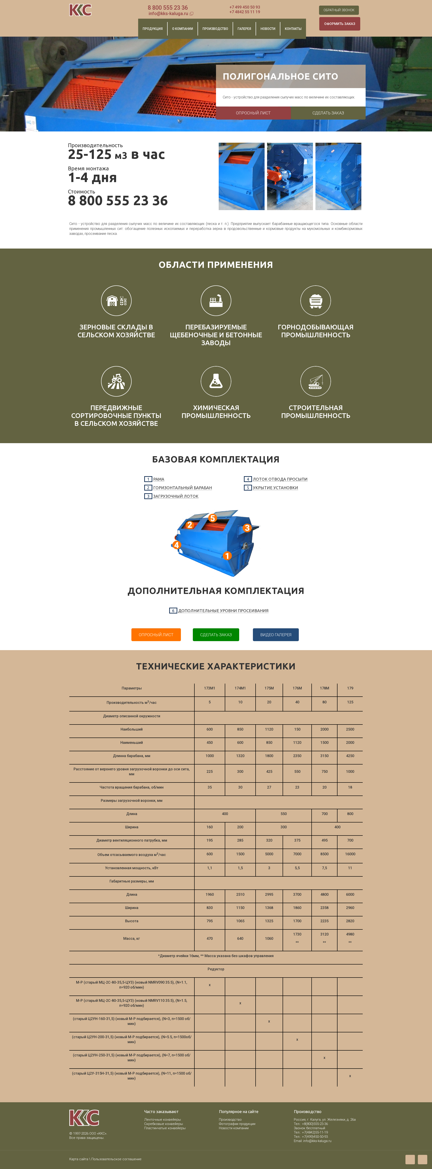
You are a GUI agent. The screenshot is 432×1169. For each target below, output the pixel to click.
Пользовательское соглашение (116, 1159)
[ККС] (80, 10)
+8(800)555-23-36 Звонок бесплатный (311, 1126)
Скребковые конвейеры (163, 1124)
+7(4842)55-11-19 (315, 1132)
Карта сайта (78, 1159)
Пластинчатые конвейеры (165, 1128)
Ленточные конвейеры (162, 1120)
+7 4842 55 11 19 (245, 11)
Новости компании (234, 1128)
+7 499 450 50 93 (245, 7)
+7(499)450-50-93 (315, 1137)
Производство (230, 1120)
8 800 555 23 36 (168, 7)
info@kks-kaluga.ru (168, 13)
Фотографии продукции (237, 1124)
